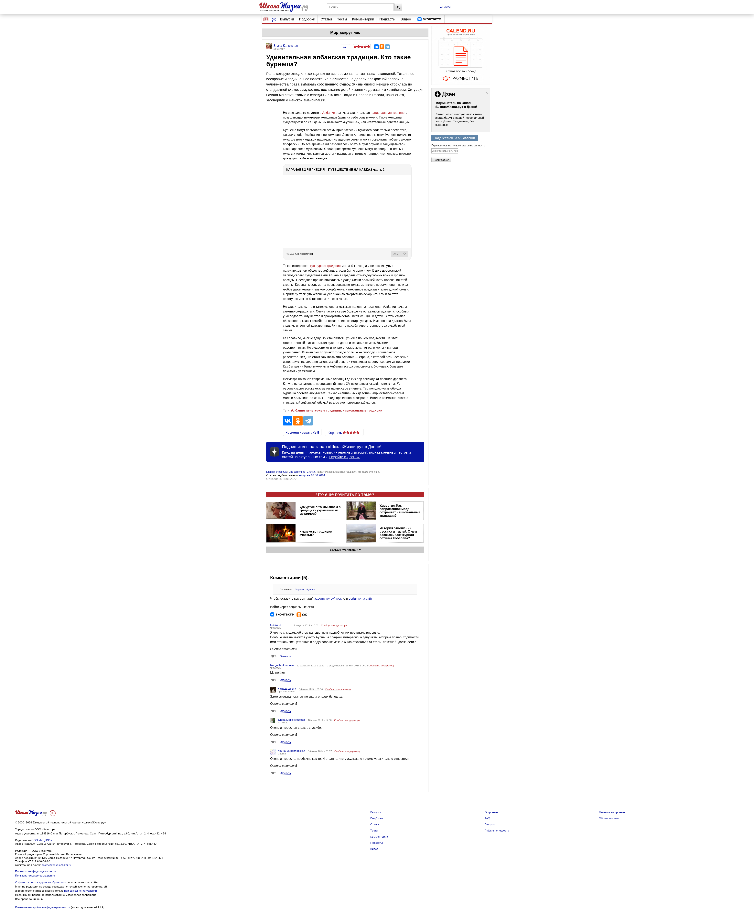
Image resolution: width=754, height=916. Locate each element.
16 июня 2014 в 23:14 (311, 689)
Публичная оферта (497, 830)
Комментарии (363, 19)
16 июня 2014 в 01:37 (320, 751)
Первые (299, 589)
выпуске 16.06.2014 (312, 475)
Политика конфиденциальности (35, 871)
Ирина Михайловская (291, 750)
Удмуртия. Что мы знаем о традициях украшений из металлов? (320, 510)
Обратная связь (609, 818)
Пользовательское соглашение (35, 875)
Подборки (307, 19)
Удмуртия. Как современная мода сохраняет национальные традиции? (400, 510)
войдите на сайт (360, 598)
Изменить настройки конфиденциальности (42, 907)
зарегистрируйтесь (328, 598)
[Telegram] (387, 46)
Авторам (490, 824)
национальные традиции (362, 410)
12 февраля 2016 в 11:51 (311, 665)
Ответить (285, 656)
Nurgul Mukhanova (282, 665)
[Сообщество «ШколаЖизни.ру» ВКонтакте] (429, 19)
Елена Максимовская (291, 719)
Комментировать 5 (302, 432)
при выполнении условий (80, 890)
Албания (298, 410)
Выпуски (287, 19)
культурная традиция (325, 265)
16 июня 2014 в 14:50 (320, 720)
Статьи (326, 19)
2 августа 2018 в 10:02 (306, 625)
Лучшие (310, 589)
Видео (406, 19)
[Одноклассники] (382, 46)
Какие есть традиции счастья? (315, 533)
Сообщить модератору (334, 625)
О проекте (491, 812)
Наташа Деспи (286, 688)
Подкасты (387, 19)
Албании (328, 112)
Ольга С (275, 625)
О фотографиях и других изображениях (41, 882)
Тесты (342, 19)
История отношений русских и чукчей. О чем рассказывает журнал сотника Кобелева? (398, 533)
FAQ (487, 818)
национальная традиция (388, 112)
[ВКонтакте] (376, 46)
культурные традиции (323, 410)
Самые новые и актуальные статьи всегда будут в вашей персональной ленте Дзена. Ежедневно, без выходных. (459, 119)
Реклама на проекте (612, 812)
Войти (446, 7)
